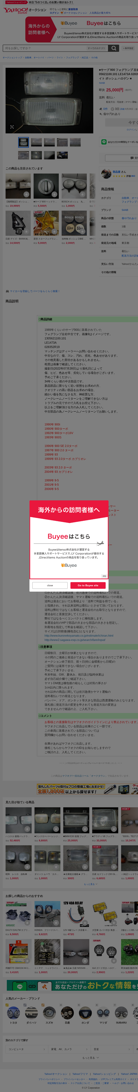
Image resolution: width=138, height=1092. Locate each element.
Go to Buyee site (88, 585)
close (50, 585)
